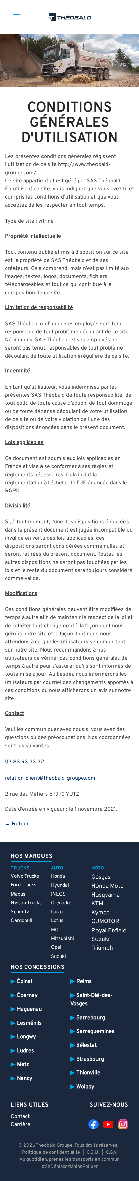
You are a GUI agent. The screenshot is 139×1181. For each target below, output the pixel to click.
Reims (84, 981)
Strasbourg (90, 1059)
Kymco (100, 913)
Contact (20, 1116)
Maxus (18, 894)
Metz (23, 1064)
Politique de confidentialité (51, 1152)
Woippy (85, 1086)
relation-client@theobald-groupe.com (50, 778)
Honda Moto (107, 886)
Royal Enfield (109, 931)
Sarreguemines (95, 1031)
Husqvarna (105, 895)
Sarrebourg (90, 1017)
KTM (97, 904)
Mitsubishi (62, 939)
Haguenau (29, 1009)
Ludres (25, 1050)
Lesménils (29, 1023)
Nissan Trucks (26, 903)
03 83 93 (16, 762)
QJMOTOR (105, 922)
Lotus (57, 921)
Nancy (24, 1078)
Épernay (27, 995)
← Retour (17, 824)
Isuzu (57, 912)
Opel (56, 947)
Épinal (24, 981)
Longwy (26, 1036)
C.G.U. (93, 1152)
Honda (58, 876)
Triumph (102, 948)
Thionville (88, 1073)
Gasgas (100, 877)
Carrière (20, 1124)
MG (54, 930)
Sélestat (86, 1045)
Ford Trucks (23, 885)
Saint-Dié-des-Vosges (91, 999)
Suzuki (58, 956)
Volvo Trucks (25, 876)
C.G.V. (111, 1152)
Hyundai (60, 885)
